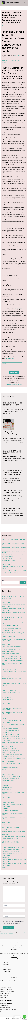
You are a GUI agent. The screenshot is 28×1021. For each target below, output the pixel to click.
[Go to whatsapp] (24, 1017)
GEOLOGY (4, 718)
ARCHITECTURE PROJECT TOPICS (10, 615)
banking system (19, 308)
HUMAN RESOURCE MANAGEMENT (10, 728)
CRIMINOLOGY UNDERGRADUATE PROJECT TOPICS (14, 671)
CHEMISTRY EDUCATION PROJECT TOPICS (12, 649)
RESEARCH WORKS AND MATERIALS (11, 827)
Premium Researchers (12, 3)
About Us (5, 962)
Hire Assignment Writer (5, 993)
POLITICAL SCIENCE (6, 789)
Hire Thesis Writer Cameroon (7, 991)
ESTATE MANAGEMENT (7, 706)
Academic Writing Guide (6, 1003)
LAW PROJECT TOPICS (7, 746)
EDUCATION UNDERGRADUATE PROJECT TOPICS (13, 688)
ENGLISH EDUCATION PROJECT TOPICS (11, 692)
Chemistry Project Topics (8, 651)
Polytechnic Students (5, 1007)
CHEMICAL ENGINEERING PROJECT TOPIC (11, 647)
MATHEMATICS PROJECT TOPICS (10, 767)
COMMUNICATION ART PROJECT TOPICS (11, 656)
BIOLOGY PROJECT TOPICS (8, 630)
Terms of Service (7, 969)
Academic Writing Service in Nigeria (8, 981)
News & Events (5, 772)
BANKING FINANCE (6, 619)
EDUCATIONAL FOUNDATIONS (9, 690)
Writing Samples (4, 1011)
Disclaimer (5, 973)
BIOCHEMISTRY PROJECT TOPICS (10, 626)
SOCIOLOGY (4, 829)
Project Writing (3, 997)
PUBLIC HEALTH (5, 808)
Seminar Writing (4, 1005)
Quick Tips (4, 825)
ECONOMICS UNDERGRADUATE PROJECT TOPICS (14, 683)
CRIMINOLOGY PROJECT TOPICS (9, 669)
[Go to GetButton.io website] (24, 1019)
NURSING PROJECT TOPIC (8, 774)
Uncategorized (5, 857)
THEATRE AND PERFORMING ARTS (10, 838)
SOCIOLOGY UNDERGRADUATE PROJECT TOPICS (13, 831)
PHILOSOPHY (5, 785)
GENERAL (4, 716)
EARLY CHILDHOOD (6, 676)
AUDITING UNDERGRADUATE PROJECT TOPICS (13, 617)
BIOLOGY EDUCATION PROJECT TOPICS (11, 628)
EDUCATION (4, 685)
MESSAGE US (14, 372)
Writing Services (4, 995)
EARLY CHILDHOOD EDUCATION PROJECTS (12, 678)
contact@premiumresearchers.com (14, 384)
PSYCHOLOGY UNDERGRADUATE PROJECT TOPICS (14, 800)
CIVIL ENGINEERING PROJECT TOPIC (10, 654)
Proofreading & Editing (5, 987)
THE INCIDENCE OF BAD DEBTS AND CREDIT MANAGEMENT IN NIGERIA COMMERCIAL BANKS (12, 472)
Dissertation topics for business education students (14, 570)
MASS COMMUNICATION (8, 761)
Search (3, 580)
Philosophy (4, 783)
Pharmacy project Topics (8, 780)
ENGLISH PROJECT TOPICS (8, 695)
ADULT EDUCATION (6, 598)
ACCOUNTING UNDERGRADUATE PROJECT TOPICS (14, 596)
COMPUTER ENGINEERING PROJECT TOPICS (12, 658)
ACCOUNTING (5, 594)
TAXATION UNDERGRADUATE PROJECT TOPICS (13, 836)
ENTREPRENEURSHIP (7, 697)
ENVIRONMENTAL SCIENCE (8, 699)
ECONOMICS (5, 681)
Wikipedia (4, 867)
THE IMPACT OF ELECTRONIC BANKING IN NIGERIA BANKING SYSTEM (12, 452)
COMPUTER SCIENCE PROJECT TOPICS (11, 667)
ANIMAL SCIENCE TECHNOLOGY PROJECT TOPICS (14, 612)
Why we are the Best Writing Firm (8, 1009)
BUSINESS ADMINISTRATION (8, 636)
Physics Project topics (7, 787)
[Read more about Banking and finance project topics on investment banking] (8, 424)
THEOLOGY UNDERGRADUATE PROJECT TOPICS (13, 847)
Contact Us (6, 964)
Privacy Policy (6, 971)
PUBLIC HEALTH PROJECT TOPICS (10, 811)
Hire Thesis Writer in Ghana (6, 985)
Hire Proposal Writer (5, 983)
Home (4, 960)
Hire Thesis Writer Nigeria (6, 989)
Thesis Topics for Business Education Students (13, 572)
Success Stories (5, 834)
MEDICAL (4, 769)
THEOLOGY (4, 845)
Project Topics (6, 966)
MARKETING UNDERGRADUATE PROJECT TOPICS (13, 758)
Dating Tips (4, 674)
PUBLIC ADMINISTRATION (8, 802)
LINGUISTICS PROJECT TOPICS (9, 752)
